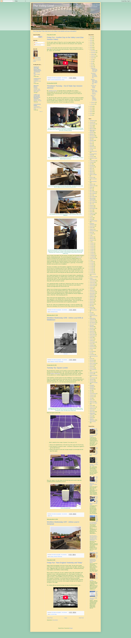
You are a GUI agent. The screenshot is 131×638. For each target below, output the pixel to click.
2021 (91, 45)
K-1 (90, 260)
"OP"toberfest (92, 120)
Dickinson (92, 205)
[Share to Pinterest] (75, 78)
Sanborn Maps (93, 372)
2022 (91, 43)
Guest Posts (92, 226)
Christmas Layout (93, 158)
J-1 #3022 (92, 254)
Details (91, 187)
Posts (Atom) (55, 620)
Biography (92, 140)
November (93, 52)
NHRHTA (92, 314)
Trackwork (92, 396)
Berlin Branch (92, 137)
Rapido (91, 358)
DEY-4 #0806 (92, 193)
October (93, 54)
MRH (91, 305)
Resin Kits (92, 364)
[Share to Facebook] (74, 78)
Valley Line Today (93, 402)
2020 (91, 47)
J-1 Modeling (92, 255)
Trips (91, 398)
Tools (91, 392)
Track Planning (93, 393)
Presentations (92, 342)
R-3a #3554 (92, 354)
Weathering (92, 408)
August (92, 57)
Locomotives (92, 291)
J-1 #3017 (92, 250)
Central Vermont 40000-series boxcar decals (37, 107)
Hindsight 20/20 (93, 230)
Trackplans (92, 395)
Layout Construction (92, 279)
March (92, 66)
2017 (91, 108)
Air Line (91, 125)
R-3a (91, 353)
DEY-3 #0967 (92, 191)
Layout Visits (92, 285)
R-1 (90, 349)
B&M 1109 (92, 128)
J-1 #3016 (92, 249)
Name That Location (92, 308)
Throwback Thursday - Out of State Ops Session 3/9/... (94, 75)
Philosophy (92, 332)
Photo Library (92, 334)
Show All (41, 111)
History (91, 232)
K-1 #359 (92, 266)
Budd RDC (92, 146)
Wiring (91, 415)
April (92, 65)
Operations (92, 328)
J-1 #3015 (92, 247)
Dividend (91, 206)
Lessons (91, 287)
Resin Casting (93, 363)
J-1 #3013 (92, 246)
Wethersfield (92, 411)
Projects (91, 343)
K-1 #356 (92, 264)
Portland (91, 340)
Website (91, 410)
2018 (91, 106)
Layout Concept (93, 276)
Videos (63, 79)
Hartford (91, 227)
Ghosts (91, 217)
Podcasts (92, 339)
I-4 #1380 (92, 233)
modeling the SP (37, 78)
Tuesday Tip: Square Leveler (57, 368)
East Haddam (92, 208)
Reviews (91, 366)
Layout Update (93, 284)
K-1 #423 (92, 269)
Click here (49, 47)
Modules (52, 556)
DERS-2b (92, 177)
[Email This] (69, 78)
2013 (91, 115)
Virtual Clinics (92, 407)
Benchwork (92, 135)
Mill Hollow (92, 298)
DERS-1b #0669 (93, 174)
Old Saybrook (92, 322)
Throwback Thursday (92, 388)
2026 (91, 36)
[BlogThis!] (71, 78)
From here (65, 353)
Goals (91, 219)
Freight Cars (92, 213)
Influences (92, 238)
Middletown (52, 361)
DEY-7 (91, 203)
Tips (51, 515)
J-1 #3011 (92, 244)
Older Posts (81, 617)
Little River (92, 290)
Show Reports (93, 378)
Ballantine (92, 134)
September (93, 56)
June (92, 61)
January (93, 104)
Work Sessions (93, 421)
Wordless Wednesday (59, 361)
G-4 (90, 216)
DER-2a (91, 170)
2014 (91, 113)
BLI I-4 (91, 142)
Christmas (92, 156)
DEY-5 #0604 (92, 196)
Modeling (92, 301)
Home (66, 617)
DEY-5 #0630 (92, 202)
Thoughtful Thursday (92, 386)
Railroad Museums (94, 356)
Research (92, 361)
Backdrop (92, 132)
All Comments (38, 44)
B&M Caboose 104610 (93, 131)
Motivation (92, 304)
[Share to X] (72, 78)
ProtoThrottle (92, 346)
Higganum (92, 229)
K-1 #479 (92, 272)
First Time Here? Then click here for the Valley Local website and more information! (54, 31)
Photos (91, 337)
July (92, 59)
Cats (91, 149)
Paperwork (92, 331)
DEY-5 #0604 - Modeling (93, 199)
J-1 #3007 (92, 243)
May (92, 63)
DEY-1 (91, 188)
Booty (91, 145)
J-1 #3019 (92, 252)
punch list (78, 257)
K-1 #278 (92, 261)
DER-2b (91, 171)
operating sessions (53, 90)
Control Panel (92, 160)
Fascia (91, 211)
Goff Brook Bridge (93, 220)
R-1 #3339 (92, 351)
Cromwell (92, 162)
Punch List (92, 348)
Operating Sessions (57, 79)
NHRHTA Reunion (93, 315)
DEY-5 (91, 195)
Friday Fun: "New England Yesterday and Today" (64, 563)
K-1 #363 (92, 268)
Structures (92, 381)
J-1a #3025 (92, 257)
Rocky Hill (92, 368)
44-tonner (92, 122)
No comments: (64, 77)
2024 (91, 40)
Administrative (93, 123)
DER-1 (91, 168)
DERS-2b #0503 (93, 178)
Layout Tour (92, 282)
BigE (91, 138)
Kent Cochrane (93, 274)
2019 (91, 49)
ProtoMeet (92, 345)
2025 (91, 38)
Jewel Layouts (93, 258)
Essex (91, 210)
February (93, 102)
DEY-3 (91, 190)
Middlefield (92, 294)
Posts (36, 42)
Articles (91, 127)
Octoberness (92, 321)
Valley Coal (92, 401)
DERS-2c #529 (93, 185)
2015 (91, 111)
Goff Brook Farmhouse (92, 224)
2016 (91, 109)
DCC (91, 163)
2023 (91, 42)
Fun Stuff (52, 79)
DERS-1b (92, 173)
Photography (92, 336)
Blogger (71, 628)
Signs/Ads (92, 379)
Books (91, 143)
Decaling (91, 165)
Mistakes (91, 299)
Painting (91, 329)
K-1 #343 (92, 263)
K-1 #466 (92, 271)
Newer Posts (50, 617)
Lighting (91, 288)
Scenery (91, 373)
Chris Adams (37, 57)
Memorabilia (92, 293)
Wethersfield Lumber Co (92, 414)
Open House (92, 324)
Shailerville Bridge (93, 375)
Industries (92, 237)
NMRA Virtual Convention (92, 319)
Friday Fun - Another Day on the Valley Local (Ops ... (94, 70)
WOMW (91, 417)
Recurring (92, 360)
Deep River (92, 166)
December (93, 50)
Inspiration (92, 240)
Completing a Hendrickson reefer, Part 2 (37, 81)
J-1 (90, 241)
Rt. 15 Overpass (93, 369)
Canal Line (92, 148)
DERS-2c (92, 184)
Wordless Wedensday (55, 373)
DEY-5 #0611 (92, 200)
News (91, 312)
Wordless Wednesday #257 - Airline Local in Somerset (94, 92)
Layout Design (93, 280)
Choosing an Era (93, 151)
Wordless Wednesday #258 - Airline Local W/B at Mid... (94, 81)
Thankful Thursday (93, 382)
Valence (91, 399)
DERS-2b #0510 (93, 181)
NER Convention (93, 309)
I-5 (90, 235)
